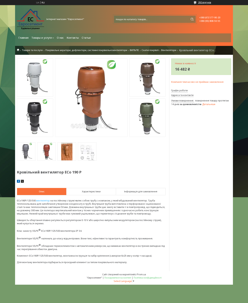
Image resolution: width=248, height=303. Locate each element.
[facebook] (18, 181)
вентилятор (43, 200)
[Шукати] (192, 19)
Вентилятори (168, 50)
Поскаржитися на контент (117, 277)
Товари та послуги (32, 50)
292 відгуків (204, 2)
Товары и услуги (41, 37)
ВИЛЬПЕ (134, 50)
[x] (22, 181)
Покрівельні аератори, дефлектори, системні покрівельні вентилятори (86, 50)
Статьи (86, 37)
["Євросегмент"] (30, 19)
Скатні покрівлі (150, 50)
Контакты (73, 37)
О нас (60, 37)
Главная (23, 37)
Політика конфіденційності (148, 277)
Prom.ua (141, 274)
